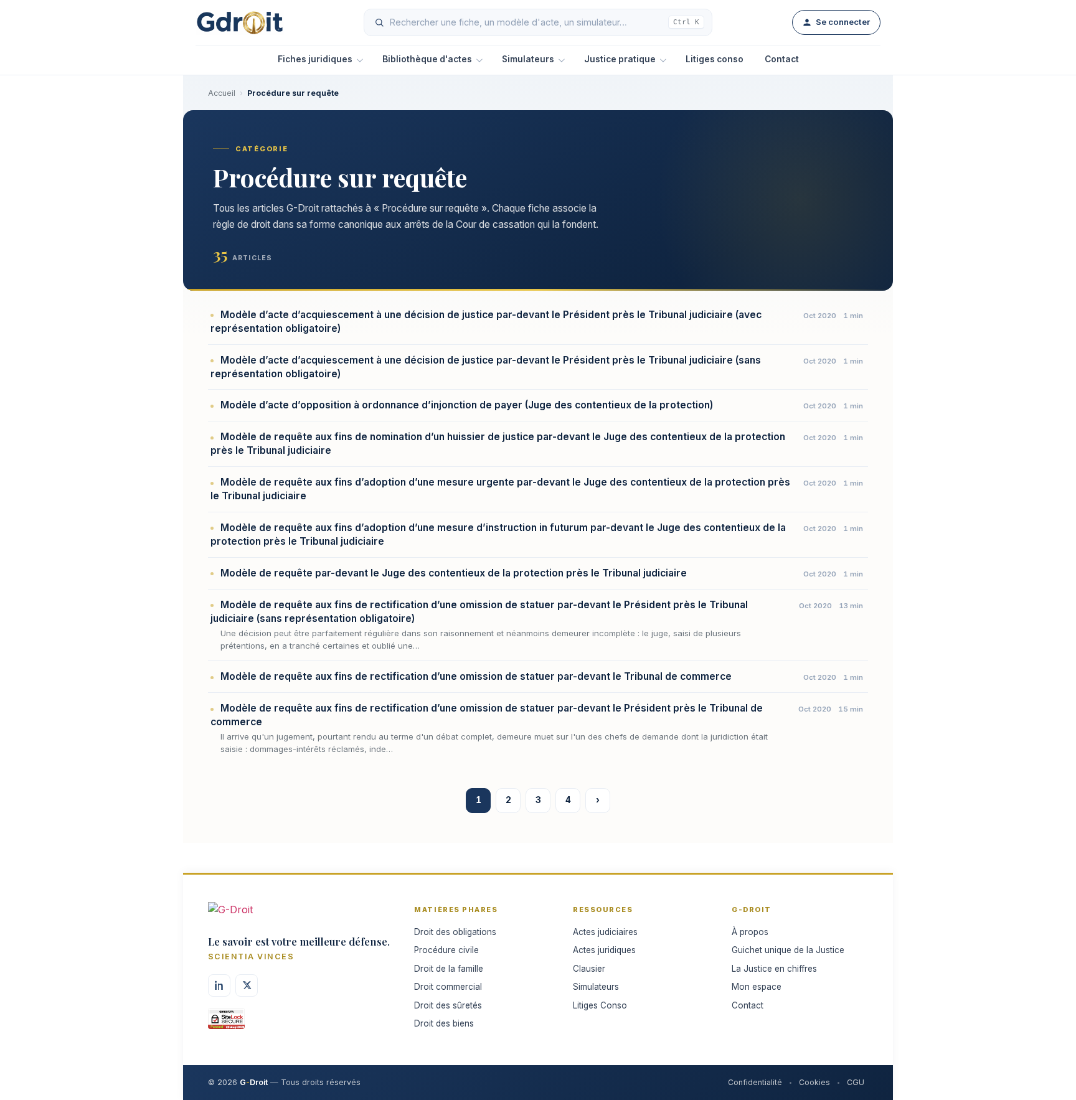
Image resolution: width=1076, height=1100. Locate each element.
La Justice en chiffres (774, 969)
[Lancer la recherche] (379, 22)
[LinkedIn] (219, 985)
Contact (782, 59)
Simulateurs (528, 59)
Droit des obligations (455, 932)
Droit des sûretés (448, 1005)
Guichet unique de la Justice (788, 950)
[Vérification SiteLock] (226, 1023)
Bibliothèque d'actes (427, 59)
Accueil (221, 93)
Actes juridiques (604, 950)
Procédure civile (446, 950)
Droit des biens (444, 1023)
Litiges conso (714, 59)
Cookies (814, 1082)
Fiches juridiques (315, 59)
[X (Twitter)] (246, 985)
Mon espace (756, 987)
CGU (855, 1082)
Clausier (589, 969)
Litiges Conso (600, 1005)
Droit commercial (448, 987)
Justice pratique (620, 59)
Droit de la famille (448, 969)
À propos (750, 932)
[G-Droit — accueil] (240, 22)
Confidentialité (755, 1082)
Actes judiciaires (605, 932)
